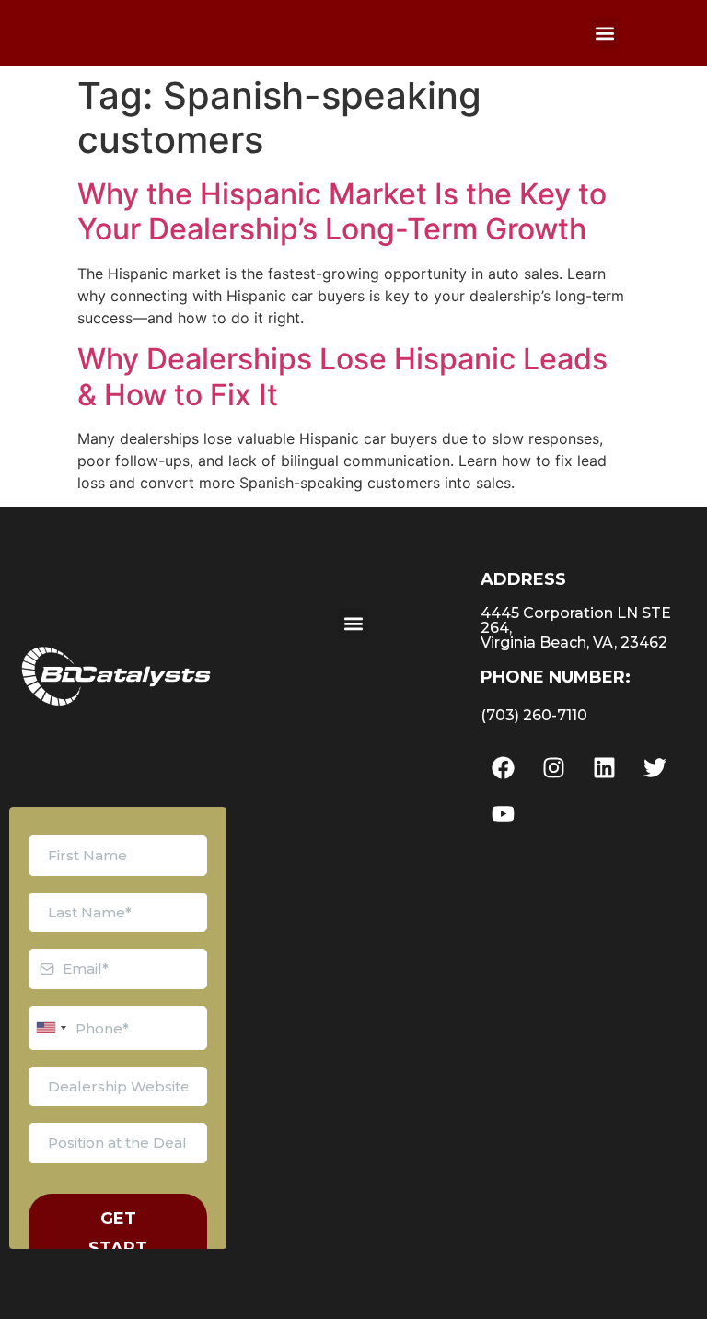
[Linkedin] (605, 767)
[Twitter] (655, 767)
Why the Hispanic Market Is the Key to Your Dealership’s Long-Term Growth (342, 211)
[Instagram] (554, 767)
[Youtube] (504, 813)
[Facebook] (504, 767)
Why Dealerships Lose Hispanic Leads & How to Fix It (342, 376)
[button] (605, 33)
